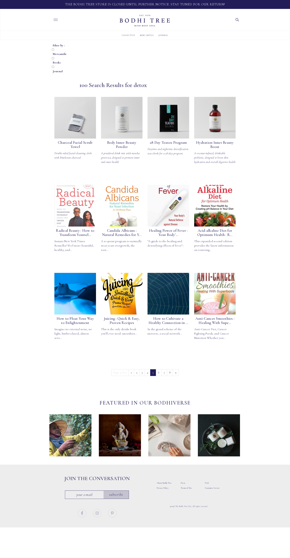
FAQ (207, 483)
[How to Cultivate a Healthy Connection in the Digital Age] (168, 294)
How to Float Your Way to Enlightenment (75, 320)
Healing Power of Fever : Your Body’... (168, 232)
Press (183, 483)
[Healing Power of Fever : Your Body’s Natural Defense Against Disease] (168, 206)
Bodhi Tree (145, 20)
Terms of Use (186, 488)
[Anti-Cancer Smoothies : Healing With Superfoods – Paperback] (215, 294)
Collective (128, 35)
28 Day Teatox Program (168, 142)
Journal (163, 35)
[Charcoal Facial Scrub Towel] (75, 118)
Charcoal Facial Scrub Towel (75, 144)
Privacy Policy (162, 488)
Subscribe (116, 494)
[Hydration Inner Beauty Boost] (215, 118)
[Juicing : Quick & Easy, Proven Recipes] (122, 294)
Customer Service (212, 488)
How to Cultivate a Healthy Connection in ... (168, 320)
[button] (237, 19)
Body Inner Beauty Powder (121, 144)
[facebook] (82, 512)
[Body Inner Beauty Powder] (122, 118)
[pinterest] (112, 512)
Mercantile (147, 35)
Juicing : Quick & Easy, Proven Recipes (121, 320)
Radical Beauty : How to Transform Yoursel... (75, 232)
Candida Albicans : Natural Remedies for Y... (121, 232)
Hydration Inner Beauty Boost (215, 144)
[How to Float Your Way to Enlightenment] (75, 294)
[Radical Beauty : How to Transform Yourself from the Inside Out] (75, 206)
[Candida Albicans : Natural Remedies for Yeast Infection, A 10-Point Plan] (122, 206)
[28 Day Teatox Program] (168, 118)
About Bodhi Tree (164, 483)
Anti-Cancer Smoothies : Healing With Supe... (214, 320)
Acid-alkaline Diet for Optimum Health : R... (214, 232)
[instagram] (97, 512)
